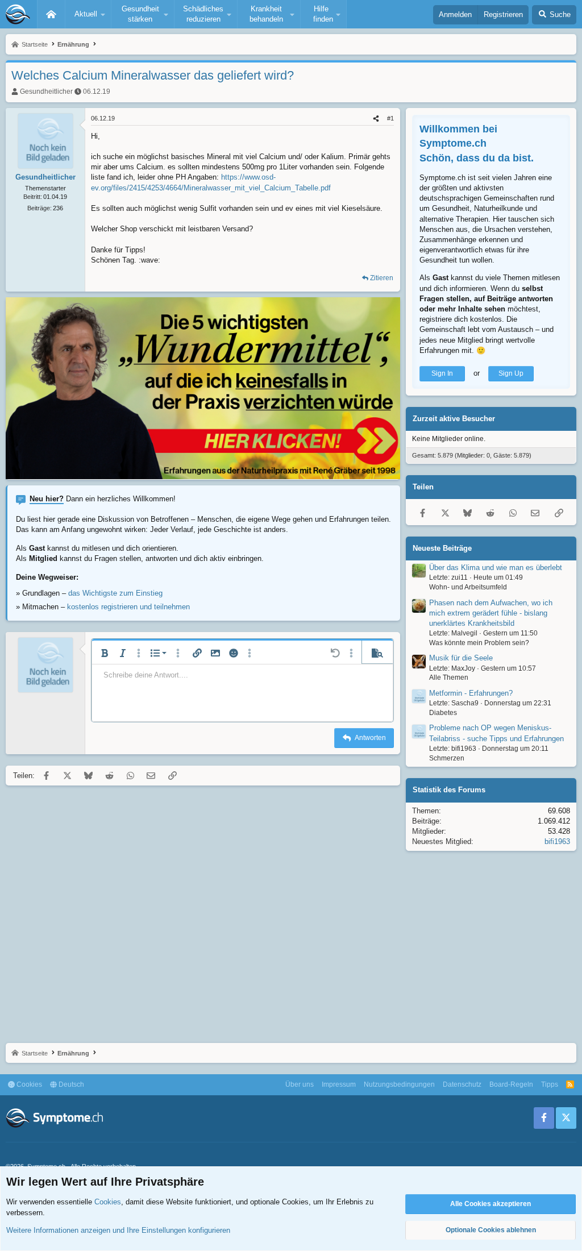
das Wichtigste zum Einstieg (115, 593)
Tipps (549, 1084)
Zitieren (381, 278)
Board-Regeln (511, 1084)
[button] (88, 14)
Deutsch (70, 1084)
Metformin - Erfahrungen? (471, 693)
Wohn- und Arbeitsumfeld (468, 587)
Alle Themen (448, 677)
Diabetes (443, 713)
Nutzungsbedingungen (399, 1084)
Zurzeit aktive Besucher (454, 418)
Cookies (28, 1084)
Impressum (339, 1084)
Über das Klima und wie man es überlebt (495, 567)
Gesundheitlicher (46, 91)
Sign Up (510, 373)
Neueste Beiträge (442, 548)
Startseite (51, 14)
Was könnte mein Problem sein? (479, 643)
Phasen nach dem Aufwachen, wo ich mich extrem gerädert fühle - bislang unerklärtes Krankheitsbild (490, 613)
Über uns (299, 1084)
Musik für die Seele (461, 658)
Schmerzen (446, 758)
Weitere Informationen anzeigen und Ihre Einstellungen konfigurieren (118, 1230)
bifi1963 (557, 841)
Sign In (442, 373)
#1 (390, 118)
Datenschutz (462, 1084)
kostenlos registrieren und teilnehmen (128, 606)
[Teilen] (376, 118)
